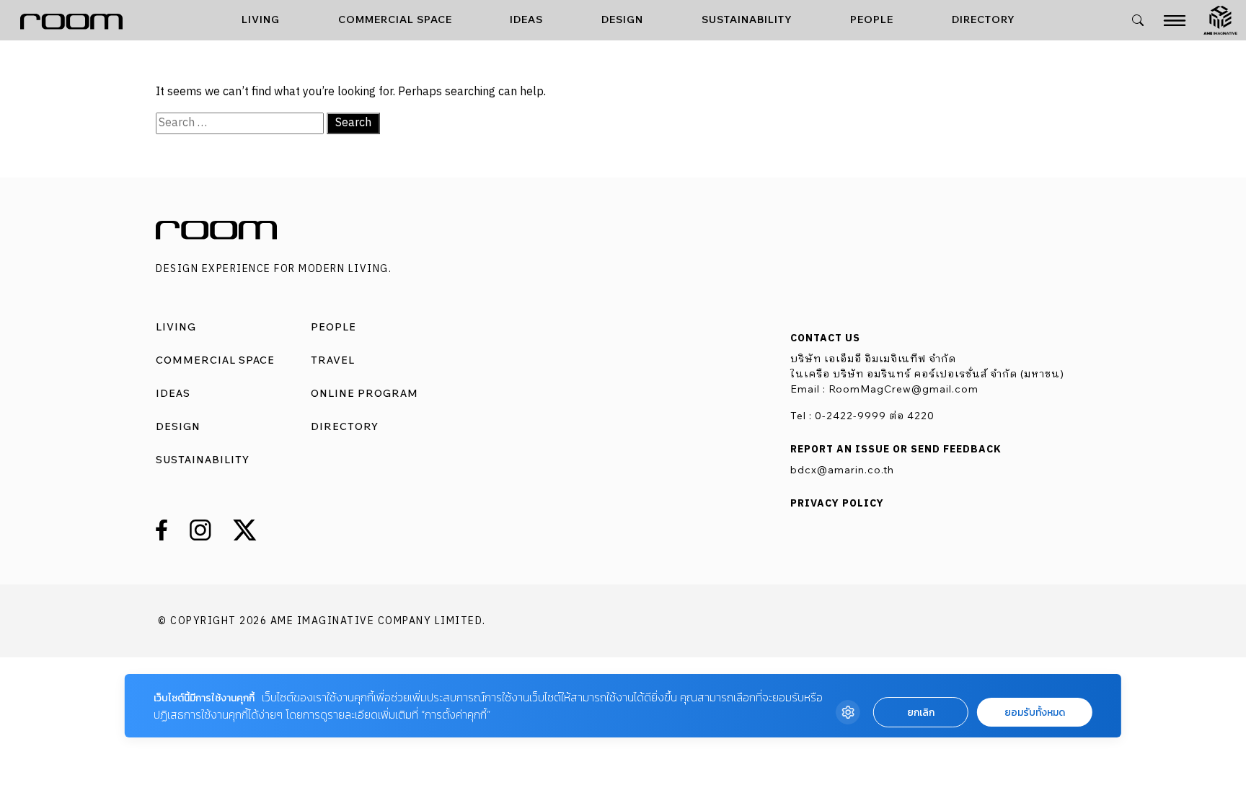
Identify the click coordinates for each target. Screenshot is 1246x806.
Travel (333, 360)
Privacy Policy (837, 504)
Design (622, 19)
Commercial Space (395, 19)
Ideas (526, 19)
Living (261, 19)
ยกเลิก (920, 712)
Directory (983, 19)
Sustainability (747, 19)
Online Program (364, 393)
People (871, 19)
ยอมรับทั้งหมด (1034, 712)
